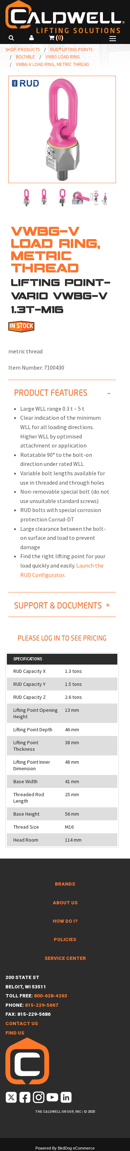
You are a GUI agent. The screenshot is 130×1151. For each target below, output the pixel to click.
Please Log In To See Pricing (62, 638)
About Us (65, 902)
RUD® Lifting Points (71, 50)
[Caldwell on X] (11, 1099)
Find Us (14, 1033)
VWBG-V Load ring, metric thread (52, 64)
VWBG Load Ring (63, 57)
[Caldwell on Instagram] (39, 1099)
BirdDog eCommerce (76, 1148)
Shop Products (22, 50)
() (58, 37)
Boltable (25, 57)
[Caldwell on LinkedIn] (66, 1099)
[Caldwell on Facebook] (25, 1099)
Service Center (65, 958)
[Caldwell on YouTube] (53, 1099)
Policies (65, 939)
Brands (65, 884)
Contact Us (21, 1023)
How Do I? (65, 921)
